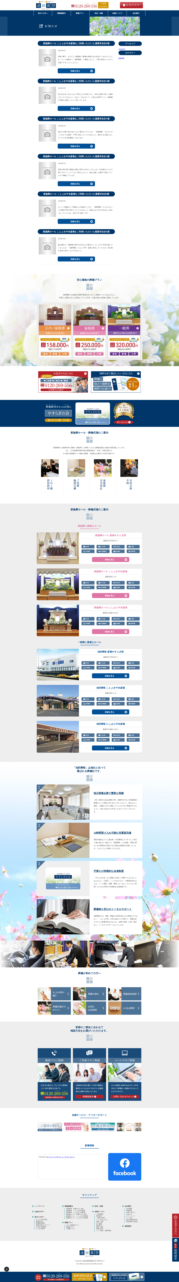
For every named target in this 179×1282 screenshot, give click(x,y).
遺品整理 (99, 1225)
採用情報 (129, 1210)
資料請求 (128, 1226)
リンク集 (129, 1218)
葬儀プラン (80, 13)
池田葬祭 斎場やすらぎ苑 (74, 1209)
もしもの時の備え (42, 1219)
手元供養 (99, 1223)
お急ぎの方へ (40, 1211)
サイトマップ (130, 1216)
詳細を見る (75, 71)
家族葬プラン (70, 1227)
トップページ (40, 1206)
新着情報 (121, 58)
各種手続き (99, 1228)
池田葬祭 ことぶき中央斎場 (75, 1210)
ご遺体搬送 (99, 1214)
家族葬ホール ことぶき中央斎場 (77, 1216)
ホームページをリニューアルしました (61, 1157)
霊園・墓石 (99, 1227)
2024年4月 (122, 49)
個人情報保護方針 (132, 1219)
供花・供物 (99, 13)
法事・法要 (99, 1221)
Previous (35, 1127)
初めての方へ (43, 13)
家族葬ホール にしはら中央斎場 (77, 1218)
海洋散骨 (99, 1216)
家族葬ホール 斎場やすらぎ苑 (76, 1214)
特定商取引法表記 (132, 1221)
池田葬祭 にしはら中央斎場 (75, 1212)
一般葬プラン (70, 1228)
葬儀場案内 (61, 13)
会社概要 (129, 1209)
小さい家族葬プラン (72, 1225)
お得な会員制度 (41, 1227)
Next (144, 1127)
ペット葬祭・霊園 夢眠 (103, 1230)
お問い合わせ (130, 1212)
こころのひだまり (102, 1219)
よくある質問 (40, 1228)
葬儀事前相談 (40, 1223)
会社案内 (136, 13)
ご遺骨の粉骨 (100, 1218)
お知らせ (129, 1214)
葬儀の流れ (39, 1221)
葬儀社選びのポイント (43, 1225)
